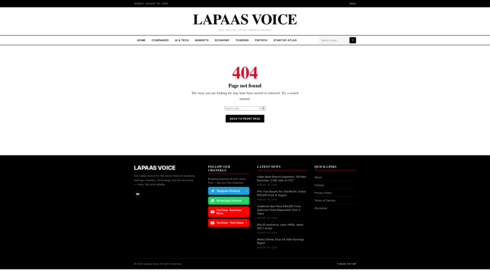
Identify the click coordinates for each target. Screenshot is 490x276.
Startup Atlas (285, 40)
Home (352, 3)
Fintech (261, 40)
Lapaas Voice (245, 18)
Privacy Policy (323, 192)
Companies (160, 40)
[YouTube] (137, 194)
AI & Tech (182, 40)
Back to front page (245, 118)
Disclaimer (320, 208)
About (318, 177)
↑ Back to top (346, 264)
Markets (202, 40)
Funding (242, 40)
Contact (319, 185)
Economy (222, 40)
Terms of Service (325, 200)
